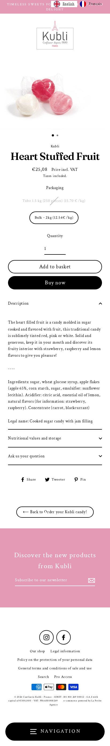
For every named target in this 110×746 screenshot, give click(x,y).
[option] (55, 92)
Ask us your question (26, 456)
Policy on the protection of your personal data (55, 659)
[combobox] (64, 4)
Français (95, 4)
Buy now (55, 282)
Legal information (65, 651)
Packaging (55, 187)
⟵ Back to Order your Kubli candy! (55, 512)
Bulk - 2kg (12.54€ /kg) (54, 217)
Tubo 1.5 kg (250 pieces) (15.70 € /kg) (53, 200)
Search (43, 676)
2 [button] (58, 136)
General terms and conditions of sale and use (55, 668)
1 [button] (53, 135)
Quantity (55, 235)
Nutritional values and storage (34, 438)
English (68, 4)
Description (18, 303)
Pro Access (63, 676)
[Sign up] (91, 580)
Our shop (37, 651)
